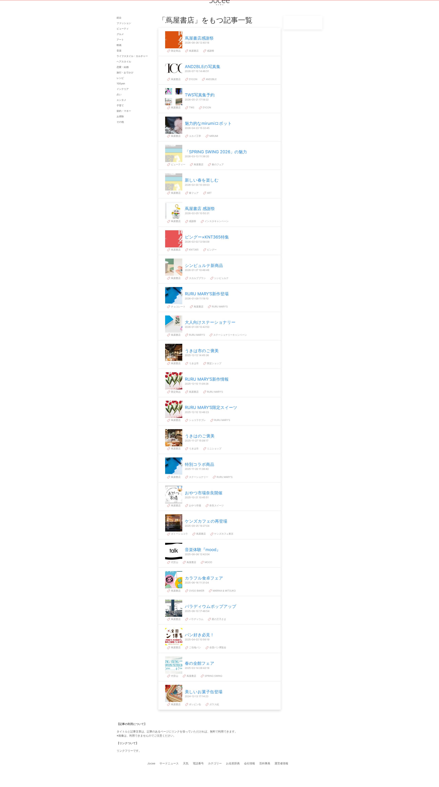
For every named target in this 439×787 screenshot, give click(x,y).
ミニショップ (213, 448)
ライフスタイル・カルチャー (132, 56)
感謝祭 (210, 50)
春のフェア (217, 164)
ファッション (124, 23)
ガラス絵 (214, 704)
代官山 (174, 562)
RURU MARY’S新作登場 (207, 293)
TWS (191, 107)
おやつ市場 (194, 505)
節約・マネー (124, 110)
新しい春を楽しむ (202, 180)
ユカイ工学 (194, 135)
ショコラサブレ (197, 420)
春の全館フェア (199, 663)
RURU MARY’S (196, 334)
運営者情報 (281, 763)
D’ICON (192, 79)
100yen (121, 83)
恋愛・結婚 (123, 66)
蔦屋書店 (193, 50)
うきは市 (193, 363)
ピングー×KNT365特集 (207, 237)
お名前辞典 (233, 763)
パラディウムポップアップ (210, 606)
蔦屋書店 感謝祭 (200, 208)
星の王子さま (218, 619)
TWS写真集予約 (200, 94)
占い (119, 94)
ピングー (211, 249)
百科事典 (264, 763)
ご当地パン (194, 647)
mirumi (213, 135)
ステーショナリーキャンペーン (230, 334)
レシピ (120, 77)
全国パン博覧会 (217, 647)
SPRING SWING (213, 675)
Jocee (151, 763)
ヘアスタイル (124, 61)
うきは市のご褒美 (202, 350)
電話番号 (198, 763)
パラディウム (195, 619)
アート (120, 39)
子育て (120, 105)
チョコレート (177, 306)
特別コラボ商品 (199, 464)
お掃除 (120, 116)
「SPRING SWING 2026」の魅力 (216, 151)
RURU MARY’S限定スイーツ (211, 407)
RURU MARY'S (219, 306)
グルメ (120, 34)
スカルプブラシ (197, 278)
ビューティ (123, 28)
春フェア (193, 192)
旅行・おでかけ (125, 72)
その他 (120, 121)
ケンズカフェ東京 (223, 533)
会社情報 (249, 763)
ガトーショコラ (179, 533)
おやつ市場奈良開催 (203, 492)
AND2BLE (211, 79)
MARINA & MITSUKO (224, 590)
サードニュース (169, 763)
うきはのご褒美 (200, 435)
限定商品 (175, 50)
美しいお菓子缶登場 (203, 691)
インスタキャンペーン (216, 221)
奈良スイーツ (216, 505)
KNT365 (193, 249)
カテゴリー (215, 763)
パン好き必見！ (199, 634)
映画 (119, 45)
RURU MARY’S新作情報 (207, 379)
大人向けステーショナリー (210, 322)
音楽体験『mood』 (203, 549)
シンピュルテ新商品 (204, 265)
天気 (185, 763)
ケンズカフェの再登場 (206, 521)
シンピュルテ (221, 278)
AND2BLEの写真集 (202, 66)
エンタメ (121, 99)
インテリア (123, 88)
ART (209, 192)
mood (208, 562)
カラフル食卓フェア (204, 578)
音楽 (119, 50)
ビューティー (177, 164)
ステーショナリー (198, 476)
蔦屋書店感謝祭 (199, 38)
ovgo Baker (196, 590)
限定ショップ (213, 363)
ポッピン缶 (194, 704)
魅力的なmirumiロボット (208, 123)
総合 (119, 17)
